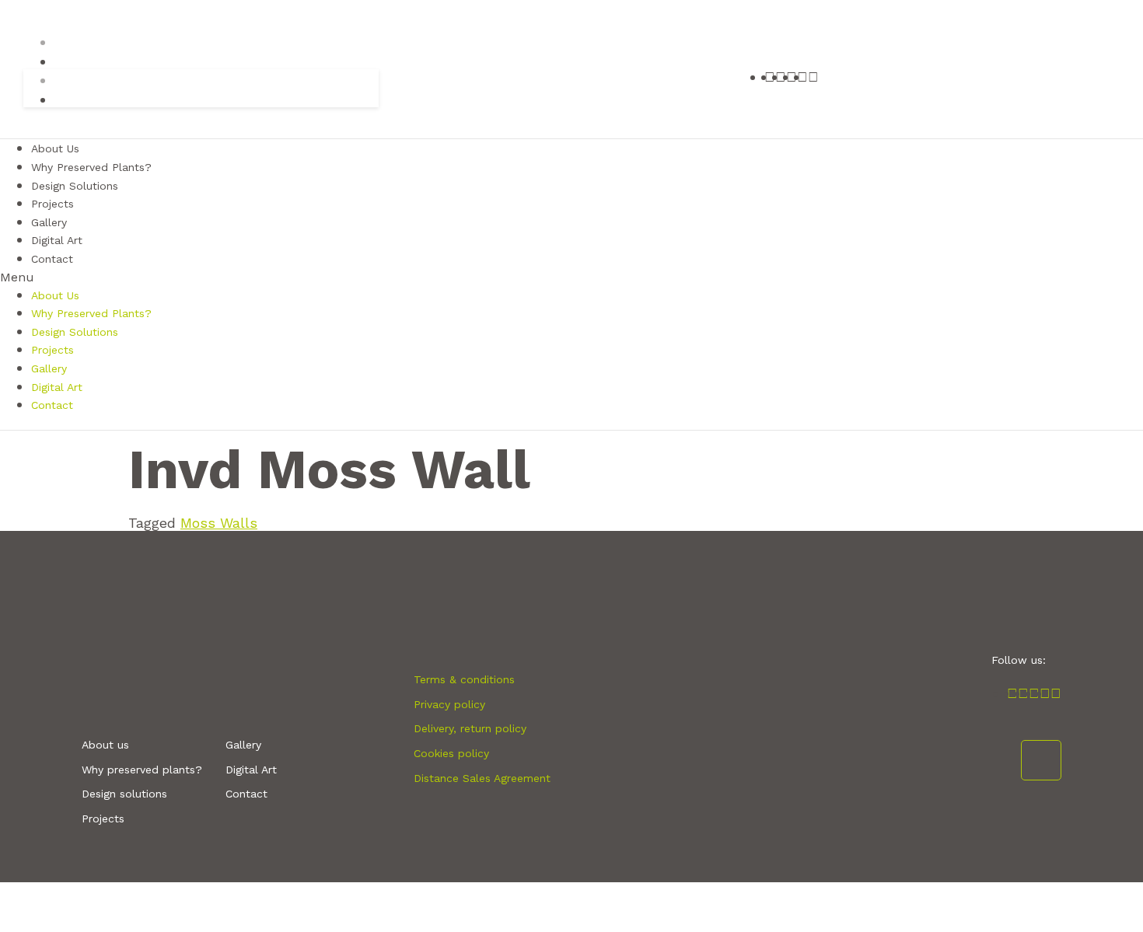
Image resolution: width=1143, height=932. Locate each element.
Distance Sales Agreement (482, 778)
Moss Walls (218, 523)
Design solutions (124, 793)
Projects (52, 350)
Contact (52, 259)
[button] (571, 277)
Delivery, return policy (470, 728)
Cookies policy (451, 753)
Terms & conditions (464, 679)
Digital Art (56, 387)
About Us (55, 295)
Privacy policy (449, 704)
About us (105, 744)
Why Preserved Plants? (91, 313)
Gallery (49, 368)
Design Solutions (74, 186)
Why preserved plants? (142, 769)
